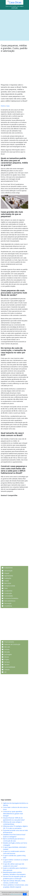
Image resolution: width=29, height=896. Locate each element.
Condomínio (8, 591)
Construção (8, 593)
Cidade (6, 581)
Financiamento (9, 642)
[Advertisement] (14, 25)
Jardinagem (8, 654)
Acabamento (8, 568)
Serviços (7, 662)
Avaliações (7, 578)
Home (3, 106)
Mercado (7, 647)
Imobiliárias (8, 606)
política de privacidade (15, 894)
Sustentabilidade (9, 667)
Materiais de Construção (12, 644)
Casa (7, 106)
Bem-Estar (7, 583)
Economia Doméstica (11, 598)
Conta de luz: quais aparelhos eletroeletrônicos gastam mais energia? (13, 814)
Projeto (6, 659)
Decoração (7, 603)
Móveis (6, 657)
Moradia (7, 652)
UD (5, 672)
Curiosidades (8, 596)
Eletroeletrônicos (9, 601)
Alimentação (8, 571)
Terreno (6, 664)
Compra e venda (9, 586)
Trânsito (7, 669)
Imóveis (7, 649)
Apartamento (8, 576)
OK (24, 894)
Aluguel (6, 573)
